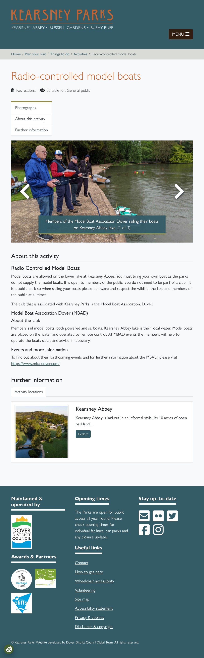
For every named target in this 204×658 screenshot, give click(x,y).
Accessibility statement (94, 608)
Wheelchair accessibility (94, 580)
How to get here (89, 571)
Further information (31, 129)
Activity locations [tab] (29, 391)
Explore (84, 434)
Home (16, 54)
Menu (182, 34)
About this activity (30, 118)
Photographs (25, 107)
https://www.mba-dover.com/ (35, 363)
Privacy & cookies (89, 617)
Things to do (59, 54)
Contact (81, 562)
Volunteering (85, 590)
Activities (80, 54)
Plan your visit (35, 54)
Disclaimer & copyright (94, 626)
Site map (82, 599)
